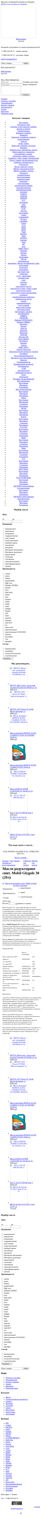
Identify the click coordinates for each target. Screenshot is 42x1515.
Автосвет (23, 192)
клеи (23, 280)
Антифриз (23, 354)
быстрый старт (24, 272)
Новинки (23, 331)
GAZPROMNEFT (13, 1438)
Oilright (8, 1463)
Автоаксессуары (23, 125)
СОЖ (23, 368)
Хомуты (23, 328)
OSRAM (23, 196)
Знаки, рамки (23, 144)
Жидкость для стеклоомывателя (23, 358)
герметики (23, 274)
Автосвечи (23, 202)
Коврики (23, 148)
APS (23, 204)
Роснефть (9, 1488)
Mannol (8, 1455)
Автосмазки (23, 213)
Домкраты (23, 135)
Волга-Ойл (10, 1482)
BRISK (23, 207)
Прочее (23, 326)
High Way (9, 1440)
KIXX (8, 1442)
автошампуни (23, 261)
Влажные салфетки (23, 133)
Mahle (23, 438)
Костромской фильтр (14, 1484)
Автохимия (23, 257)
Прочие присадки (24, 349)
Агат (24, 247)
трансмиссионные (23, 188)
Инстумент (10, 1410)
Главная (4, 99)
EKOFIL (9, 1427)
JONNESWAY (23, 314)
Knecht (23, 417)
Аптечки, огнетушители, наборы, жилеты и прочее (23, 128)
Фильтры (9, 1404)
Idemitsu (9, 1465)
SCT (23, 200)
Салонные (23, 404)
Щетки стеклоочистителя (24, 169)
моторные (24, 181)
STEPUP (23, 238)
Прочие (24, 253)
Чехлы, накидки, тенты (23, 167)
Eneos (8, 1429)
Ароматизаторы (23, 131)
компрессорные (23, 179)
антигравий (23, 265)
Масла (8, 1397)
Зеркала (24, 141)
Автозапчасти (6, 107)
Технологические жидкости (17, 1399)
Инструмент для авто (23, 312)
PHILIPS (23, 198)
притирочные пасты (24, 299)
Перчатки (23, 324)
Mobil (23, 228)
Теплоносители (24, 371)
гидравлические (23, 175)
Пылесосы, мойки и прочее (24, 156)
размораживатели (24, 303)
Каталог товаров (7, 105)
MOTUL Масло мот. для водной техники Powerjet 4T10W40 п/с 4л (23, 687)
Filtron (23, 398)
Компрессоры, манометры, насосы (23, 150)
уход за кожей (23, 305)
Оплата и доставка (8, 101)
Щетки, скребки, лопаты (23, 171)
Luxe (24, 226)
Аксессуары (10, 1412)
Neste (23, 232)
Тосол (23, 375)
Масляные (23, 385)
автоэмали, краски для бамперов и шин (23, 263)
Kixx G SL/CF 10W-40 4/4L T (21, 813)
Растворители (23, 366)
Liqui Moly (10, 1446)
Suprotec (23, 240)
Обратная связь (7, 114)
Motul (23, 230)
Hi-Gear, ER (23, 337)
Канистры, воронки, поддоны (23, 146)
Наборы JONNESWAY (24, 320)
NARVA (23, 194)
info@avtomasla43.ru (9, 59)
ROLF (8, 1467)
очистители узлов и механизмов (23, 293)
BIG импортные (23, 381)
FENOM (23, 335)
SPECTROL (23, 469)
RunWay (23, 234)
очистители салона (23, 291)
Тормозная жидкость (23, 373)
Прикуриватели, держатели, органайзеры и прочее (23, 153)
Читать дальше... (21, 858)
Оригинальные (12, 1486)
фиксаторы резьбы (23, 307)
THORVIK (23, 318)
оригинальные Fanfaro (23, 186)
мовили (24, 284)
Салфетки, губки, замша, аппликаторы (23, 158)
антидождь (23, 268)
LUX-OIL (23, 427)
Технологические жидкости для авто (23, 352)
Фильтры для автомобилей (23, 379)
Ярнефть (9, 1490)
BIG (7, 1423)
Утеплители (23, 165)
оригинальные (23, 183)
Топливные (23, 387)
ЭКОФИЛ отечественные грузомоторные (23, 487)
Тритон (23, 255)
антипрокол (23, 270)
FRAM (23, 408)
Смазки (9, 1401)
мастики (23, 282)
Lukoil (23, 223)
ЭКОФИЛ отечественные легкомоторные (23, 498)
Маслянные (23, 402)
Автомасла (23, 173)
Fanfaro (8, 1432)
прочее (23, 301)
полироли (24, 295)
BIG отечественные (23, 389)
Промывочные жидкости (23, 364)
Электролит (23, 377)
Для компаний (6, 103)
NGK (23, 209)
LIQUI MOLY (23, 339)
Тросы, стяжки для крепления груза (23, 160)
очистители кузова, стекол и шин (23, 289)
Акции (3, 109)
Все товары (23, 123)
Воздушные (23, 383)
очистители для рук (23, 286)
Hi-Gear (24, 219)
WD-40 (23, 259)
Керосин (23, 360)
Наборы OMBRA (23, 322)
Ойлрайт (23, 251)
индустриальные (23, 177)
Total (23, 242)
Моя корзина (21, 39)
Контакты (5, 111)
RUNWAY (23, 341)
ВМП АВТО (24, 249)
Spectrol (9, 1474)
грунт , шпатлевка (23, 276)
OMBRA (23, 316)
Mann (23, 448)
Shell (23, 236)
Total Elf (9, 1478)
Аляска (23, 345)
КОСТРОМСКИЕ (23, 478)
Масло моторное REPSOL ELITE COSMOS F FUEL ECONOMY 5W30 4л (23, 735)
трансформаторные (23, 190)
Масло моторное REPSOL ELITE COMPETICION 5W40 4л (23, 766)
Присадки (24, 333)
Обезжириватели (23, 362)
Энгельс (23, 211)
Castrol (23, 215)
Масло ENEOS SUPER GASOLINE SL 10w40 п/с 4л (21, 790)
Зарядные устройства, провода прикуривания (23, 138)
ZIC (23, 244)
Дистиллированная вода (23, 356)
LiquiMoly (24, 221)
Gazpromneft (23, 217)
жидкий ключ (23, 278)
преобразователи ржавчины (24, 297)
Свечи (8, 1408)
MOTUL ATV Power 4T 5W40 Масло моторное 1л (21, 710)
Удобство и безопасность (23, 162)
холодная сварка (23, 310)
